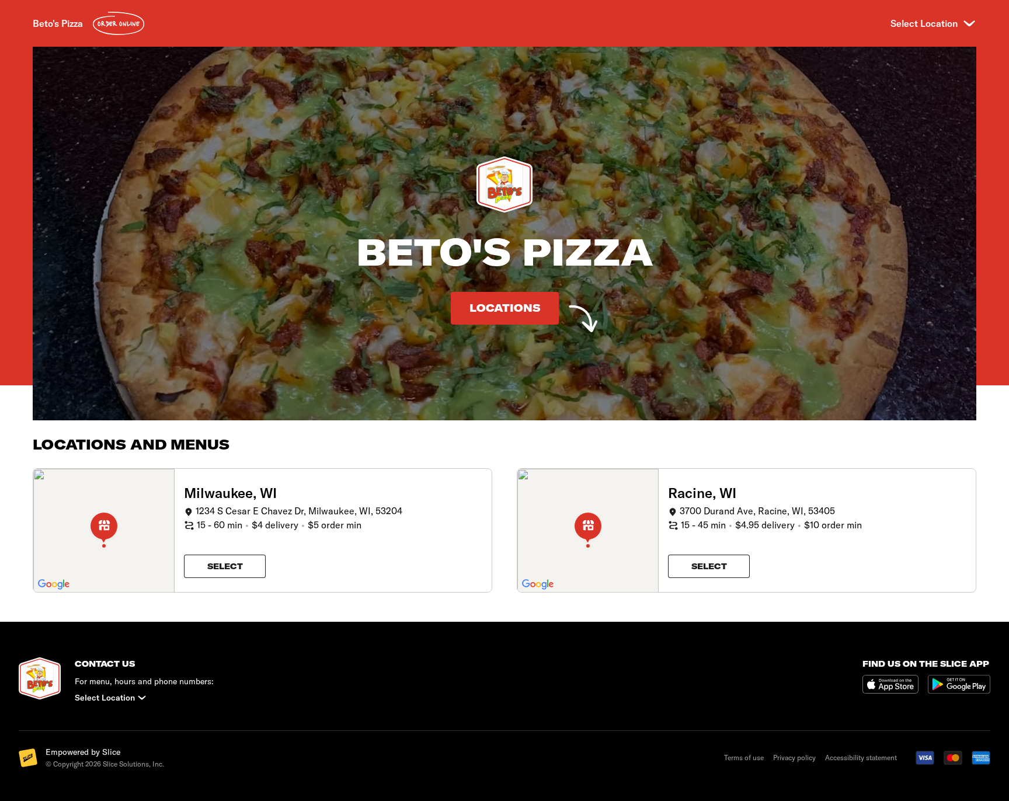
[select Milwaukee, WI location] (104, 530)
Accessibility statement (861, 757)
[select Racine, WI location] (588, 530)
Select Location (924, 23)
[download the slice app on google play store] (959, 685)
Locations (504, 308)
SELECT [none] (225, 566)
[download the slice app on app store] (895, 685)
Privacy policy (794, 757)
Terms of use (744, 757)
